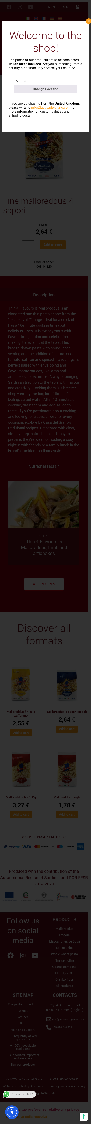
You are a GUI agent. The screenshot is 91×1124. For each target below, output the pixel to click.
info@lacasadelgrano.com (50, 107)
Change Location (45, 89)
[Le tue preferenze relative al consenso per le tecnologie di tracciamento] (84, 1117)
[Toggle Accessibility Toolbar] (12, 1112)
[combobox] (45, 79)
